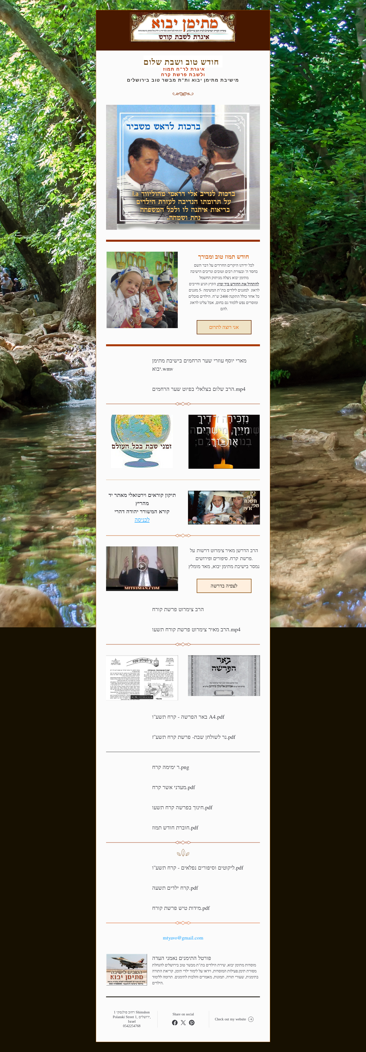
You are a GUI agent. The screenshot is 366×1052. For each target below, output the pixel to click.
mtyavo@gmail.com (183, 937)
